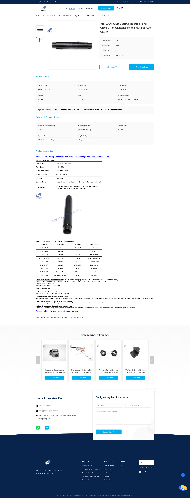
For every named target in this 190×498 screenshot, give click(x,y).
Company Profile (109, 465)
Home (65, 8)
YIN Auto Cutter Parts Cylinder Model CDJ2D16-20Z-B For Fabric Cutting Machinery (108, 372)
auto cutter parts (59, 317)
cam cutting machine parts (74, 317)
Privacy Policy (61, 495)
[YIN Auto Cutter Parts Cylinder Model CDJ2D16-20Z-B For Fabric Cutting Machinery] (108, 353)
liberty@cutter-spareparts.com (48, 411)
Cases (121, 465)
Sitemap (106, 476)
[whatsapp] (40, 429)
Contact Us (90, 8)
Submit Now (108, 432)
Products (72, 8)
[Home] (43, 8)
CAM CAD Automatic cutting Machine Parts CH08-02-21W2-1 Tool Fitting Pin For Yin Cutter (81, 372)
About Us (80, 8)
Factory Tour (107, 469)
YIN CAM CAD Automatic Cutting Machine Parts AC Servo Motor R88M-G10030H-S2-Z (135, 372)
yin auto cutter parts (46, 317)
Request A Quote (106, 8)
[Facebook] (183, 475)
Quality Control (108, 473)
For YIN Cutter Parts (56, 16)
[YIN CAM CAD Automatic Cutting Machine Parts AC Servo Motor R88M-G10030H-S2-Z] (135, 353)
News (121, 469)
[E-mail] (49, 429)
